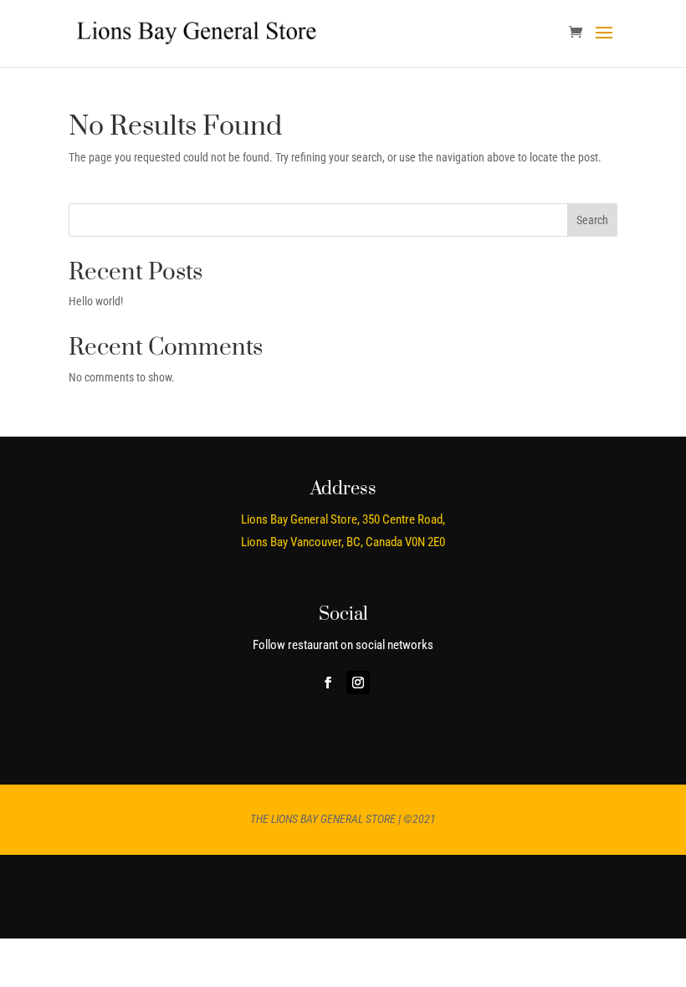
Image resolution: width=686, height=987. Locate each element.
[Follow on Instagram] (358, 682)
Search (592, 220)
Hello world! (96, 301)
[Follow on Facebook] (328, 682)
